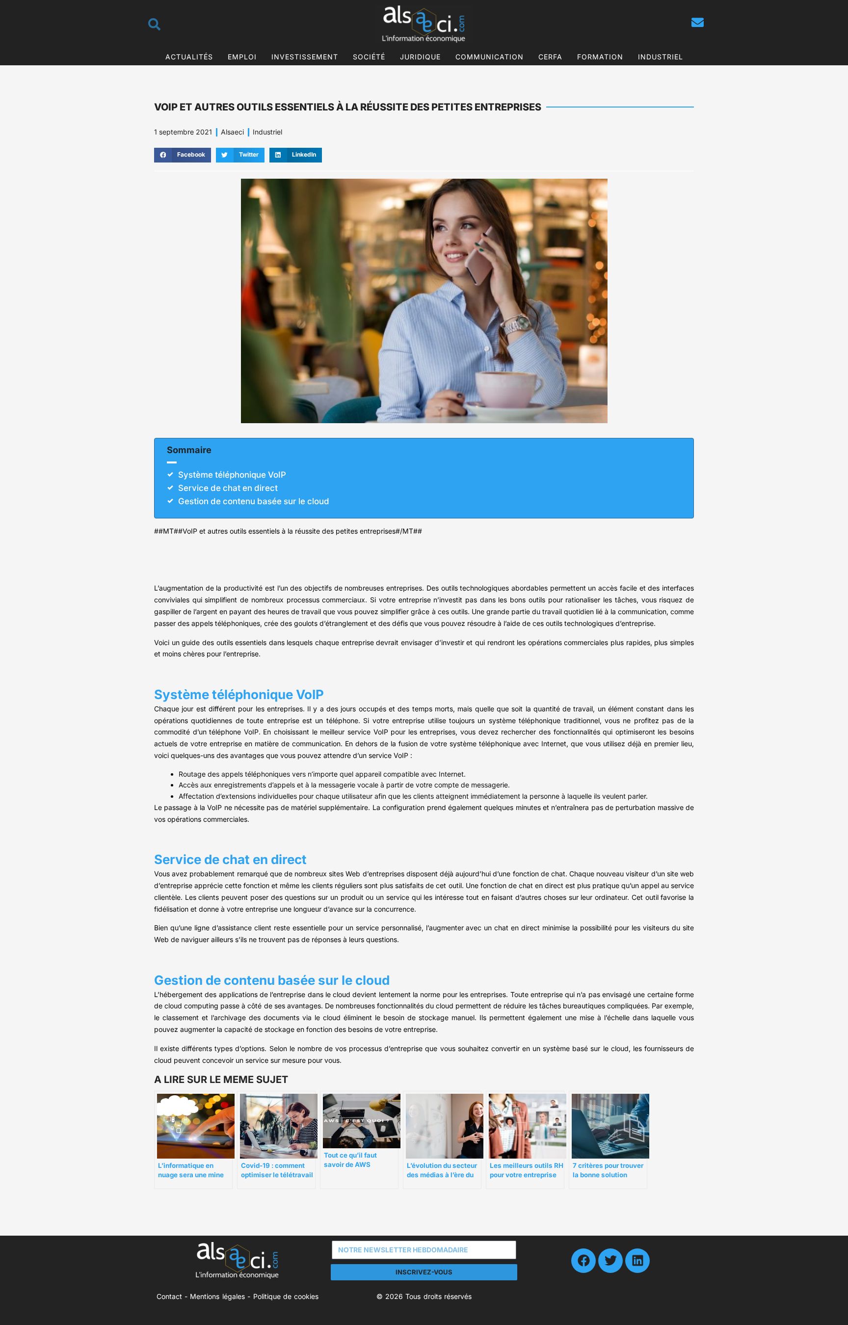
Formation (600, 57)
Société (369, 57)
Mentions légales (217, 1296)
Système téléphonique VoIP (232, 475)
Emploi (242, 57)
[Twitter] (610, 1260)
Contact (169, 1296)
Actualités (189, 57)
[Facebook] (583, 1260)
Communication (489, 57)
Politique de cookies (286, 1296)
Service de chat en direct (228, 488)
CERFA (550, 57)
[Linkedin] (637, 1260)
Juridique (420, 57)
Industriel (660, 57)
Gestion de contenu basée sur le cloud (253, 501)
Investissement (304, 57)
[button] (182, 155)
